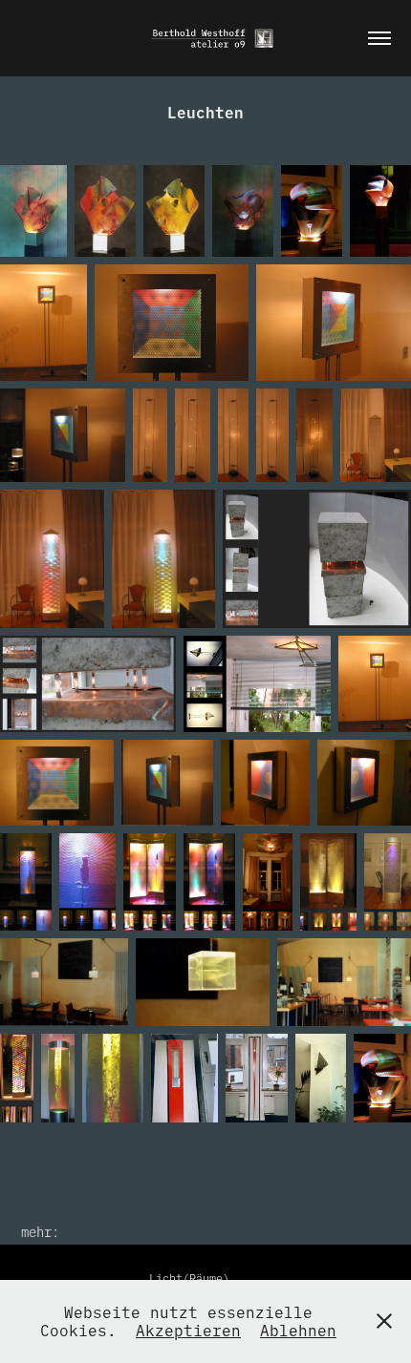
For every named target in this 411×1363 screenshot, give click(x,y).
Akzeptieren (188, 1329)
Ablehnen (298, 1329)
